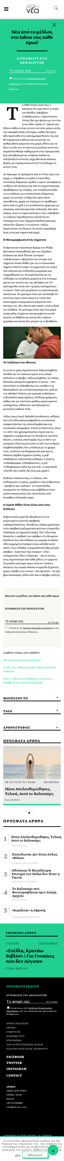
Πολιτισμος (48, 943)
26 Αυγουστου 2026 (20, 782)
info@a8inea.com (16, 1106)
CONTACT (14, 1075)
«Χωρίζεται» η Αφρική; (29, 910)
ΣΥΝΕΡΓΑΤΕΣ (13, 1031)
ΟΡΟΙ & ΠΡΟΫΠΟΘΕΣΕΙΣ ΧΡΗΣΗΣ (24, 1044)
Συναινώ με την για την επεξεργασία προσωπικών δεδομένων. (31, 1011)
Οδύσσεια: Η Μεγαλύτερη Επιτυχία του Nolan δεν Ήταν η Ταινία (36, 874)
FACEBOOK (15, 1057)
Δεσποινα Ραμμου (24, 881)
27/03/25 (12, 943)
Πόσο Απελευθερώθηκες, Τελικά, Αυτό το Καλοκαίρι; (36, 838)
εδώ (17, 1155)
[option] (32, 775)
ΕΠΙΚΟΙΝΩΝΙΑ (14, 1040)
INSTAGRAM (16, 1069)
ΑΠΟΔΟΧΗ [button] (35, 1155)
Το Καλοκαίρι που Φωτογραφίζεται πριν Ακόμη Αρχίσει (34, 892)
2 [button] (33, 813)
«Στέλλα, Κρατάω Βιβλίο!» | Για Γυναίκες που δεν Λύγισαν (30, 956)
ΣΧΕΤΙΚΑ (11, 1027)
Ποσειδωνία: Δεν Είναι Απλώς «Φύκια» (35, 856)
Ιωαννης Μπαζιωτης (26, 917)
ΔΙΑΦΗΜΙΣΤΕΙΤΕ (15, 1035)
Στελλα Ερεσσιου (17, 968)
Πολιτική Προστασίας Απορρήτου (37, 628)
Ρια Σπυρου (19, 845)
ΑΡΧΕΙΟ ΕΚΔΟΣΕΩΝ (17, 1023)
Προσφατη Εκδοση (22, 986)
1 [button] (29, 813)
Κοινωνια (51, 782)
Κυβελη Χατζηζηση (25, 863)
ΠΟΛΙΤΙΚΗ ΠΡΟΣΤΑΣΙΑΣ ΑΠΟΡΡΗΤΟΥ (27, 1048)
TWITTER (14, 1063)
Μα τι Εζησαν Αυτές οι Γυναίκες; (22, 660)
